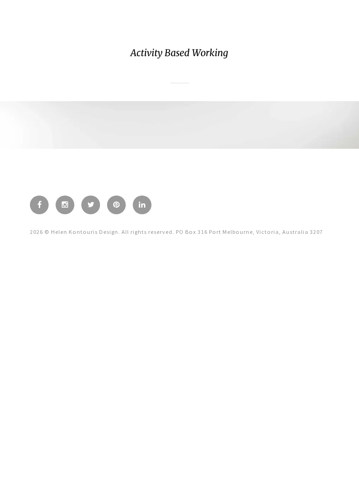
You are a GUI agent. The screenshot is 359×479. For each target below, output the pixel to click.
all (179, 78)
